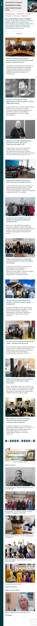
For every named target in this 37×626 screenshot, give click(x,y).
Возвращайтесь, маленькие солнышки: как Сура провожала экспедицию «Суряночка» (18, 512)
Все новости (8, 615)
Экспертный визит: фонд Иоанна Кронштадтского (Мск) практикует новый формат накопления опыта (19, 60)
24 (24, 441)
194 (34, 441)
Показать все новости (11, 586)
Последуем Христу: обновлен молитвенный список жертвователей (19, 488)
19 (13, 441)
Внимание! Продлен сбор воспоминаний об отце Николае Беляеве (18, 560)
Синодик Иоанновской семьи (13, 584)
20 (15, 441)
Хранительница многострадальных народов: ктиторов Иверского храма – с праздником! (19, 302)
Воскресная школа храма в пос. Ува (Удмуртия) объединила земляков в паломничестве (18, 219)
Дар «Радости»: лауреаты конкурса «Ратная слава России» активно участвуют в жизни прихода (18, 420)
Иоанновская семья (13, 5)
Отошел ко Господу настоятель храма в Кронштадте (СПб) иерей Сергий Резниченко (19, 381)
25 (27, 441)
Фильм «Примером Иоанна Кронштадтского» (17, 612)
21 (17, 441)
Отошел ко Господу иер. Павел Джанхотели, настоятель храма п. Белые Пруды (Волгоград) (20, 101)
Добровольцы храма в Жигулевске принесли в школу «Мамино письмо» (18, 181)
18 (10, 441)
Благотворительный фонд (13, 9)
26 (29, 441)
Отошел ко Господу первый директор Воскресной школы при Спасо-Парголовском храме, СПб (18, 142)
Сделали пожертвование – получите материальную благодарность (19, 536)
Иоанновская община (13, 2)
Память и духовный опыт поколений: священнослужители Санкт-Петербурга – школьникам (20, 261)
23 (22, 441)
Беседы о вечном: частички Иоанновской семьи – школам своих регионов (20, 342)
